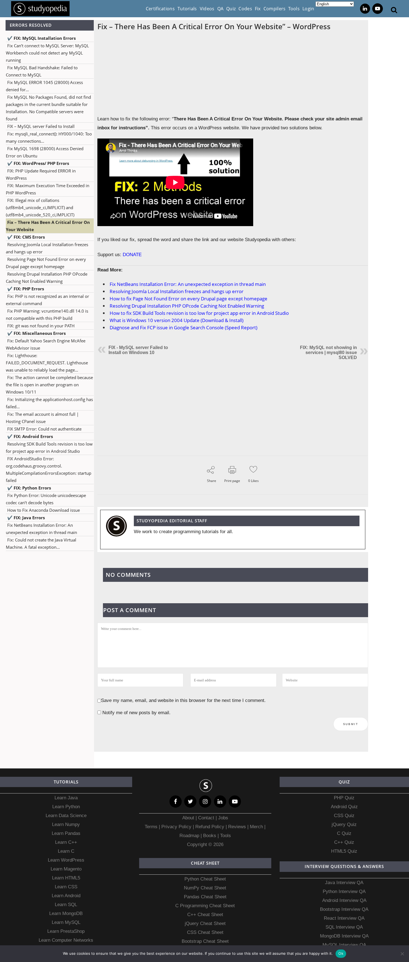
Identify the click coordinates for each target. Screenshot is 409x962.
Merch (256, 826)
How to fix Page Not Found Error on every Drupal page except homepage (188, 298)
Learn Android (66, 895)
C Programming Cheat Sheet (205, 905)
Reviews (237, 826)
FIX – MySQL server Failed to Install (41, 126)
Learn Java (66, 797)
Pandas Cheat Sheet (205, 896)
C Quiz (344, 833)
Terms (152, 826)
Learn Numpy (66, 824)
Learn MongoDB (66, 913)
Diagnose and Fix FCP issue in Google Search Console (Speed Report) (183, 327)
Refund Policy (209, 826)
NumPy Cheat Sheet (205, 888)
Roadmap (189, 835)
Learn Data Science (66, 815)
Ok (340, 953)
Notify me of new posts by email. (136, 712)
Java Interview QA (344, 882)
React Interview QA (344, 918)
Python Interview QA (344, 891)
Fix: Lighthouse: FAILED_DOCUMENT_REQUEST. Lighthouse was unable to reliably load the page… (47, 363)
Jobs (223, 817)
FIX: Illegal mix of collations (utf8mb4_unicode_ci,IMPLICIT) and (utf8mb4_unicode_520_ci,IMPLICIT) (40, 207)
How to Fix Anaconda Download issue (43, 510)
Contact (206, 817)
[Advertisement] (47, 610)
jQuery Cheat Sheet (205, 923)
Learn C (66, 851)
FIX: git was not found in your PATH (41, 325)
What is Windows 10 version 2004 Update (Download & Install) (176, 320)
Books (209, 835)
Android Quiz (344, 806)
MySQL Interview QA (344, 945)
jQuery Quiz (344, 824)
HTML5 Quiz (344, 851)
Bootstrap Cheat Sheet (205, 941)
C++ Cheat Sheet (205, 914)
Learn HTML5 (66, 878)
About (189, 817)
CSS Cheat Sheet (205, 932)
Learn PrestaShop (66, 931)
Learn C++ (66, 842)
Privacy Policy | (177, 826)
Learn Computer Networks (66, 940)
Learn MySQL (66, 922)
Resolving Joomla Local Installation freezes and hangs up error (176, 291)
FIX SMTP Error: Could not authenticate (44, 429)
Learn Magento (66, 869)
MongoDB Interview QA (344, 936)
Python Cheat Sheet (205, 879)
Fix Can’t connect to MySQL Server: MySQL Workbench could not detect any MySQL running (47, 53)
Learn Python (66, 806)
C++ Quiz (344, 842)
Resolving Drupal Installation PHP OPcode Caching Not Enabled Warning (187, 306)
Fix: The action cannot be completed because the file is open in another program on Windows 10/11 (49, 385)
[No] (402, 953)
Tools (225, 835)
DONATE (132, 254)
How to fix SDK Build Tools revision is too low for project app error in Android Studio (199, 313)
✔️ (41, 38)
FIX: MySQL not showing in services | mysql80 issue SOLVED (328, 352)
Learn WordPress (66, 860)
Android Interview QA (344, 900)
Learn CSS (66, 886)
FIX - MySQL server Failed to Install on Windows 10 (138, 350)
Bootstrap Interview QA (344, 909)
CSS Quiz (344, 815)
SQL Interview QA (344, 927)
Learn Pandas (66, 833)
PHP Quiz (344, 797)
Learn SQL (66, 904)
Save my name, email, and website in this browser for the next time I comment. (183, 700)
